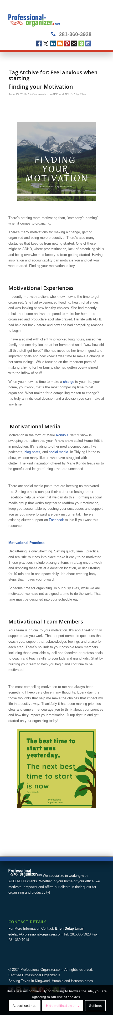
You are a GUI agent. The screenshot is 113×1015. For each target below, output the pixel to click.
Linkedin (53, 44)
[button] (56, 161)
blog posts (32, 452)
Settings (95, 1006)
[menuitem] (97, 16)
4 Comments (38, 94)
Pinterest (67, 44)
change (68, 382)
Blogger (60, 44)
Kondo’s (62, 435)
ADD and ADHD (62, 94)
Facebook (39, 44)
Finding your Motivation (40, 86)
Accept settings (25, 1006)
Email (74, 44)
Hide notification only (62, 1006)
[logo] (46, 16)
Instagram (88, 44)
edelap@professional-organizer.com (35, 934)
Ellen (83, 94)
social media (58, 452)
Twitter (46, 44)
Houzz (81, 44)
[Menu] (97, 16)
